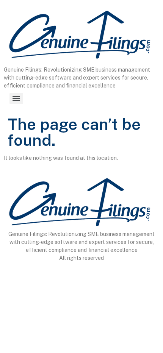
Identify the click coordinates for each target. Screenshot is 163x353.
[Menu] (16, 98)
